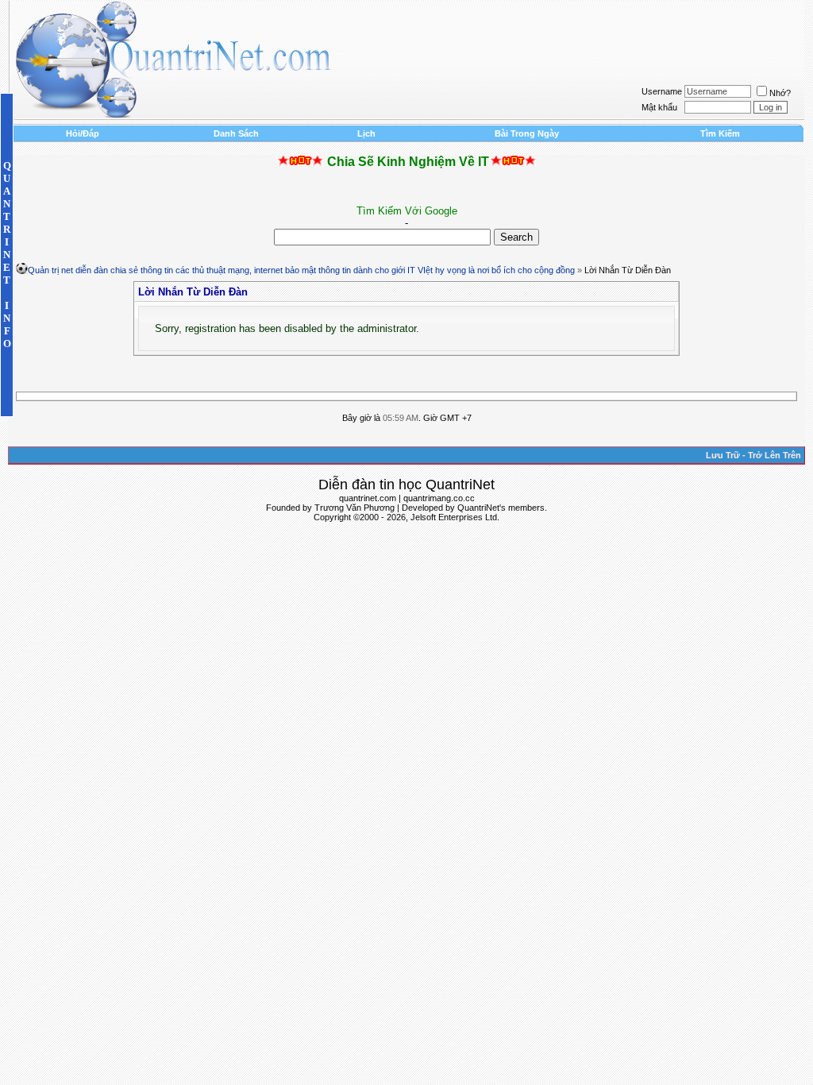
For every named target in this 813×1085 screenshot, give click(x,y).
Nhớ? (780, 93)
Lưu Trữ (723, 455)
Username (662, 91)
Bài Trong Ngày (527, 133)
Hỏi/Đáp (82, 133)
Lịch (366, 133)
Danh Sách (236, 133)
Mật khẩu (659, 107)
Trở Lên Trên (774, 455)
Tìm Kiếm (720, 133)
